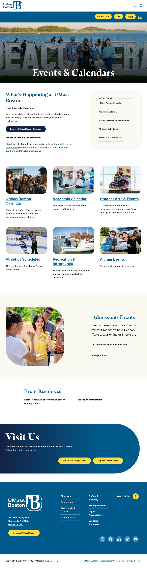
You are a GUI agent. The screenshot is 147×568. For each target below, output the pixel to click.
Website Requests (94, 522)
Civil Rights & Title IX (67, 509)
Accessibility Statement (112, 560)
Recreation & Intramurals (111, 137)
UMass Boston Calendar (110, 103)
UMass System (91, 560)
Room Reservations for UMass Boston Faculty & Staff (44, 401)
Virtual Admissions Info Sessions (109, 344)
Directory (65, 496)
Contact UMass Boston (24, 533)
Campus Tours (100, 355)
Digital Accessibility (96, 513)
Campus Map (67, 517)
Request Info (103, 16)
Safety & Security (93, 498)
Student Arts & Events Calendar (114, 120)
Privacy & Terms (133, 560)
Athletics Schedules (108, 129)
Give (140, 17)
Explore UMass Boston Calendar (25, 129)
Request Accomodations (89, 399)
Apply (130, 16)
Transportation (97, 505)
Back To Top (123, 496)
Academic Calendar (108, 111)
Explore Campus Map (108, 460)
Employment (67, 502)
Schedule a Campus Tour (74, 460)
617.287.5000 (15, 524)
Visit (118, 16)
